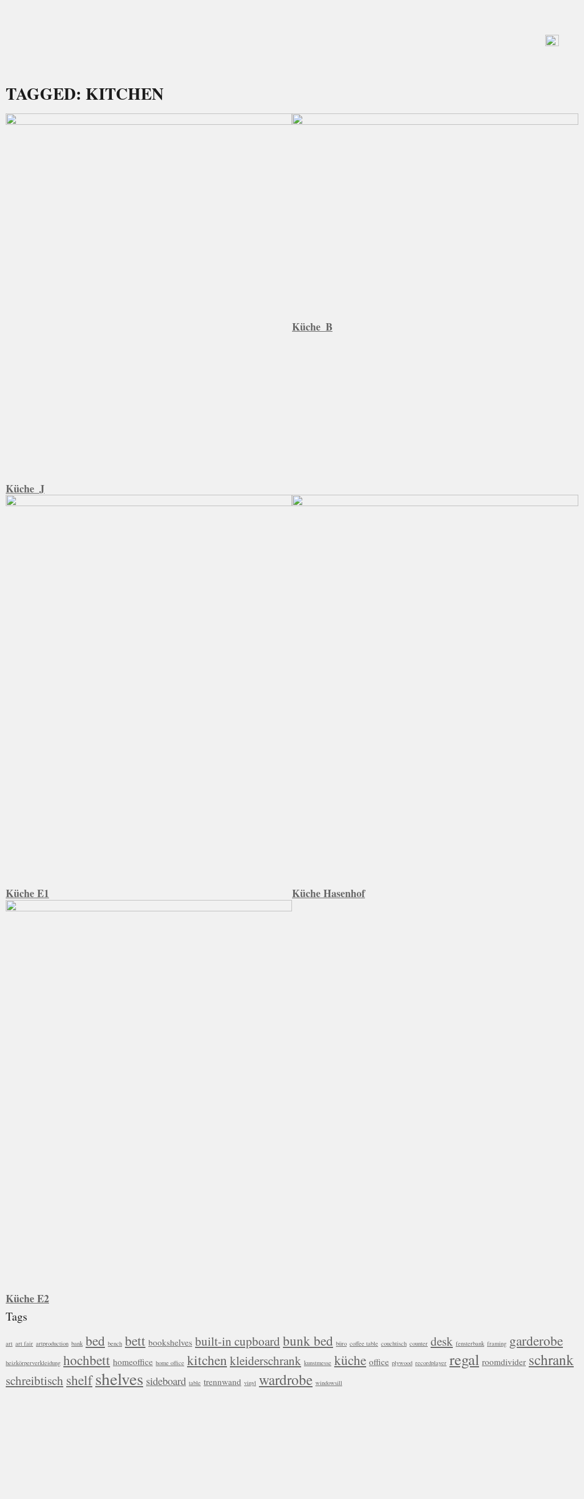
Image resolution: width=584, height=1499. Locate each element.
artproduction (52, 1343)
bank (77, 1343)
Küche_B (312, 326)
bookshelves (170, 1342)
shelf (79, 1380)
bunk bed (308, 1340)
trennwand (222, 1381)
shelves (119, 1378)
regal (464, 1359)
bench (115, 1343)
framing (496, 1343)
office (379, 1361)
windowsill (328, 1383)
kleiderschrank (265, 1360)
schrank (551, 1359)
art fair (24, 1343)
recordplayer (431, 1363)
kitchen (207, 1360)
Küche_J (25, 488)
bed (95, 1340)
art (9, 1343)
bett (135, 1340)
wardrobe (286, 1379)
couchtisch (394, 1343)
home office (170, 1363)
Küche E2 (27, 1298)
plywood (402, 1363)
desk (442, 1341)
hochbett (86, 1360)
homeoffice (133, 1361)
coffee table (364, 1343)
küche (350, 1360)
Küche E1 (27, 893)
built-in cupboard (237, 1341)
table (195, 1383)
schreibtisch (34, 1380)
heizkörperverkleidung (33, 1363)
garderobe (536, 1340)
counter (418, 1343)
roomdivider (504, 1361)
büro (341, 1343)
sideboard (166, 1381)
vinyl (250, 1383)
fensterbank (470, 1343)
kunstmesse (317, 1363)
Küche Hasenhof (328, 893)
